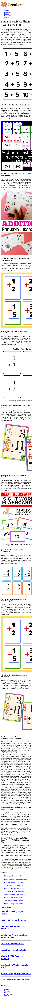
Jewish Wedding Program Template (14, 885)
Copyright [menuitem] (7, 12)
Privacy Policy (8, 994)
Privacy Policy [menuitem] (8, 15)
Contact (6, 989)
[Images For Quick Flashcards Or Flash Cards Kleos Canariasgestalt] (16, 520)
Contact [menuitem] (6, 10)
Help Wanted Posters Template (15, 980)
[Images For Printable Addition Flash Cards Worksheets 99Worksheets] (16, 644)
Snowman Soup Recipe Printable (16, 973)
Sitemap (6, 995)
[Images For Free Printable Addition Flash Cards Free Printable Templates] (16, 581)
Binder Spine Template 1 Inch (12, 876)
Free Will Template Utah (12, 943)
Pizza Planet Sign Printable (13, 950)
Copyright (7, 991)
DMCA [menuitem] (6, 14)
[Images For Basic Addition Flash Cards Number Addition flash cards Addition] (16, 300)
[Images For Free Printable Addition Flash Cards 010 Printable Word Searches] (16, 146)
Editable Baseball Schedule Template (14, 882)
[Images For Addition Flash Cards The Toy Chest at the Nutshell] (16, 448)
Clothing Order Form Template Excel (14, 894)
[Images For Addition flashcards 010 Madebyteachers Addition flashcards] (16, 375)
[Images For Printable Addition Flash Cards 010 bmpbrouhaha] (16, 74)
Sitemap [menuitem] (6, 17)
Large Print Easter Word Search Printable (15, 879)
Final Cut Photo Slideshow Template (14, 888)
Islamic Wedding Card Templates (13, 904)
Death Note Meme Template (13, 920)
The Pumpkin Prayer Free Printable (14, 891)
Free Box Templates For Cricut (13, 897)
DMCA (6, 992)
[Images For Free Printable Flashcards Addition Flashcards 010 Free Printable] (16, 223)
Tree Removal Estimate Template (13, 900)
